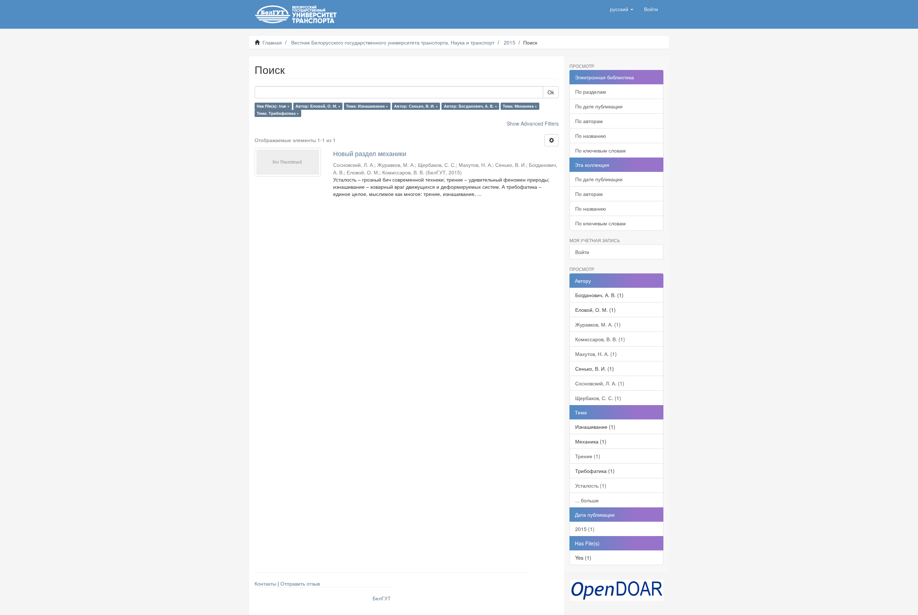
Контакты (265, 583)
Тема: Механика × (520, 106)
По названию (590, 135)
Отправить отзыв (300, 583)
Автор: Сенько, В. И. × (416, 106)
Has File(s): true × (273, 106)
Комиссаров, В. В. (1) (600, 339)
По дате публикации (599, 106)
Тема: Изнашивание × (367, 106)
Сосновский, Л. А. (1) (599, 383)
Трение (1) (587, 456)
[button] (622, 9)
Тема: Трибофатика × (278, 113)
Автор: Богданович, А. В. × (470, 106)
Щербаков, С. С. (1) (598, 398)
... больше (587, 500)
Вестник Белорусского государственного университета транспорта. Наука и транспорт (393, 42)
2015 (509, 42)
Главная (272, 42)
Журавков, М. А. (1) (598, 324)
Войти (582, 251)
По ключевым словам (600, 150)
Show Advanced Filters (533, 123)
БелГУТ (382, 598)
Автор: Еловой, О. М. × (317, 106)
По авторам (589, 121)
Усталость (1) (590, 485)
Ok (551, 92)
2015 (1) (585, 528)
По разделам (590, 91)
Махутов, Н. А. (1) (596, 353)
